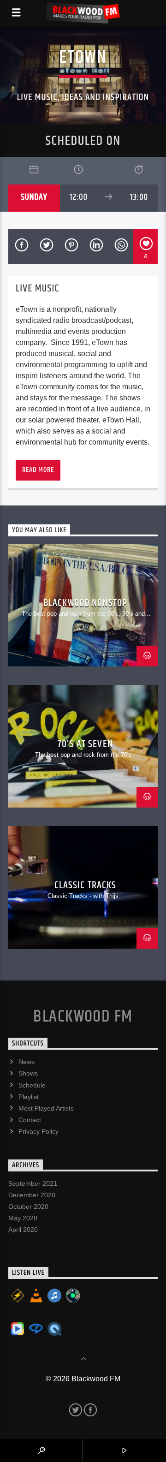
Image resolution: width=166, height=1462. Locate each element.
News (26, 1061)
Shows (28, 1073)
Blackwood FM (82, 1017)
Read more (37, 469)
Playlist (28, 1096)
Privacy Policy (38, 1131)
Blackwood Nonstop (85, 603)
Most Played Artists (46, 1108)
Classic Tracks (85, 885)
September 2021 (32, 1183)
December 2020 (31, 1195)
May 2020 (22, 1218)
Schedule (32, 1085)
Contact (29, 1119)
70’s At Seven (85, 744)
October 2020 (28, 1206)
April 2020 (23, 1229)
